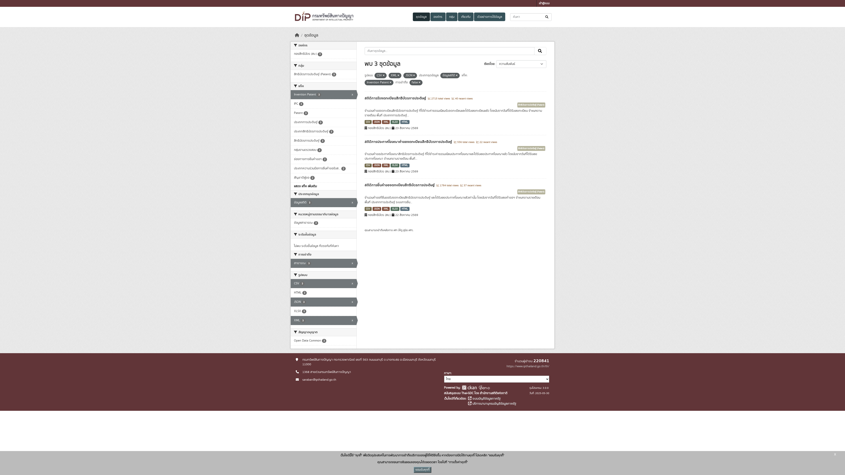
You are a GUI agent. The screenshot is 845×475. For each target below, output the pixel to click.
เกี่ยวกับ (465, 17)
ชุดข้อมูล (421, 17)
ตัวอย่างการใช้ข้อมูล (489, 17)
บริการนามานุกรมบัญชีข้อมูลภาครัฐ (494, 404)
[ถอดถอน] (383, 75)
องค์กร (438, 17)
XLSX (395, 122)
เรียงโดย (489, 64)
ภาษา (447, 373)
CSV (368, 122)
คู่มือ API (407, 230)
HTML (405, 122)
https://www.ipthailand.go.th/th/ (528, 366)
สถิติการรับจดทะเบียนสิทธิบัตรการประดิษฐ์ (396, 98)
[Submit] (547, 17)
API (395, 230)
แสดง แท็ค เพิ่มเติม (305, 186)
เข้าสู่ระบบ (544, 3)
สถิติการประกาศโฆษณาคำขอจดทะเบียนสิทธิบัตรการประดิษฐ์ (409, 142)
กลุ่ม (451, 17)
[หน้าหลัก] (297, 35)
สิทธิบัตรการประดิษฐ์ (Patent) (531, 104)
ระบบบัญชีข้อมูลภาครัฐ (486, 398)
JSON (377, 122)
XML (386, 122)
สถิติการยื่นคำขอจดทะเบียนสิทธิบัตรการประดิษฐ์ (400, 185)
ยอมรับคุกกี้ (422, 470)
